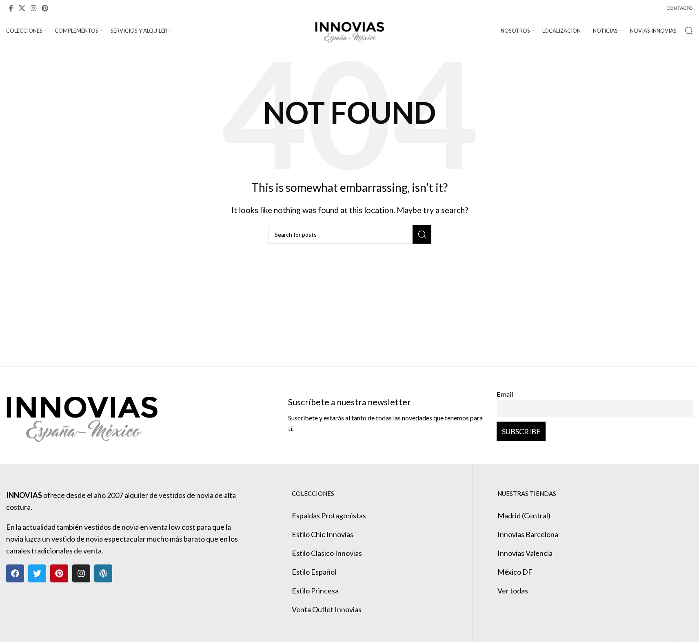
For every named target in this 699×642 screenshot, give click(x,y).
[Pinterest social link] (45, 8)
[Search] (689, 30)
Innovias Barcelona (527, 534)
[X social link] (22, 8)
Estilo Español (314, 571)
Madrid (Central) (523, 515)
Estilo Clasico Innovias (327, 553)
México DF (515, 571)
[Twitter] (37, 573)
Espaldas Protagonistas (329, 515)
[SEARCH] (422, 234)
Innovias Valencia (525, 553)
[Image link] (82, 414)
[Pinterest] (59, 573)
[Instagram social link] (33, 8)
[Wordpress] (103, 573)
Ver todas (512, 590)
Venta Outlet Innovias (327, 609)
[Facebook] (15, 573)
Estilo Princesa (315, 590)
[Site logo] (349, 29)
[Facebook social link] (11, 8)
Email (505, 394)
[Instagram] (81, 573)
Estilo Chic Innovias (322, 534)
